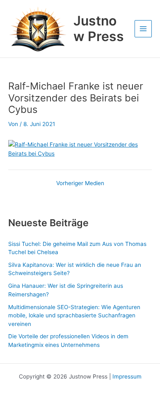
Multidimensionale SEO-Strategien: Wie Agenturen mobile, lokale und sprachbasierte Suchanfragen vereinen (74, 315)
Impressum (127, 376)
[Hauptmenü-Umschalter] (143, 29)
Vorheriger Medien (80, 183)
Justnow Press (98, 28)
